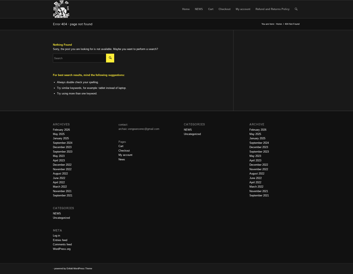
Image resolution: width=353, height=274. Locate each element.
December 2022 (62, 164)
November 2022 (62, 169)
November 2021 (62, 191)
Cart (120, 146)
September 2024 (62, 142)
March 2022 (60, 186)
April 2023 (59, 160)
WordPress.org (61, 248)
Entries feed (60, 240)
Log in (56, 235)
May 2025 (59, 134)
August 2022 (60, 173)
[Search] (296, 9)
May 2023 (59, 155)
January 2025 (61, 138)
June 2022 (59, 178)
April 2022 (59, 182)
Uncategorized (61, 217)
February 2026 (61, 129)
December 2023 (62, 147)
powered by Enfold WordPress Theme (73, 268)
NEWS (57, 213)
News (121, 159)
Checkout (124, 150)
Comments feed (62, 244)
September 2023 (62, 151)
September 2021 (62, 195)
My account (125, 154)
